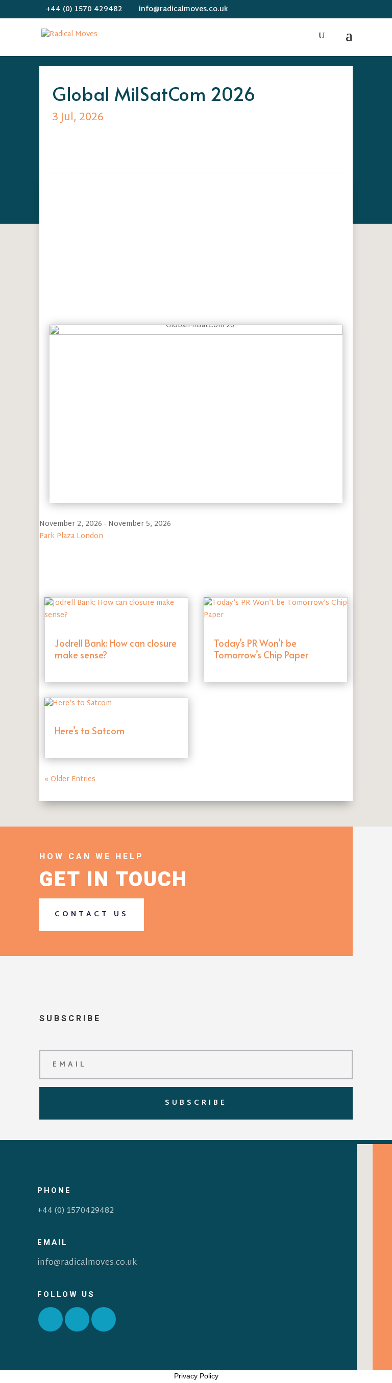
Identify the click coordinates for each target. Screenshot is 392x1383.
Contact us (92, 914)
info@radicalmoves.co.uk (87, 1263)
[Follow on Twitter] (77, 1319)
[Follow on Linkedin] (103, 1319)
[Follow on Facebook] (50, 1319)
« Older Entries (69, 779)
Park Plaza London (71, 536)
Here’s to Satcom (90, 730)
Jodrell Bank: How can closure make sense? (116, 648)
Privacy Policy (196, 1376)
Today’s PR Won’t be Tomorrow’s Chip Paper (261, 648)
